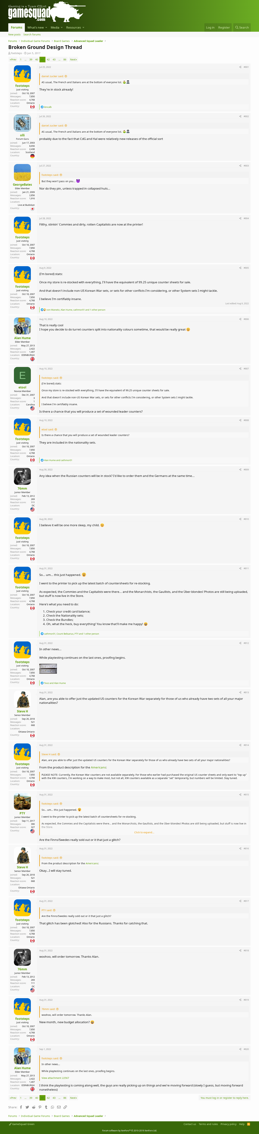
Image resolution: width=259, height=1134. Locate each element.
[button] (46, 27)
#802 (246, 116)
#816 (246, 848)
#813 (246, 692)
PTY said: (47, 910)
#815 (246, 794)
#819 (246, 999)
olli (22, 135)
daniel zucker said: (53, 76)
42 (48, 59)
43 (54, 59)
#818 (246, 950)
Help (242, 1124)
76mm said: (48, 1009)
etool (22, 387)
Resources (73, 27)
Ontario (31, 102)
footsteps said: (50, 175)
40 (36, 59)
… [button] (25, 59)
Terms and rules (208, 1124)
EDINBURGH (28, 355)
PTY (22, 813)
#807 (246, 368)
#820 (246, 1049)
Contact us (190, 1124)
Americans (98, 767)
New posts (14, 34)
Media (55, 27)
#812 (246, 643)
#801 (246, 67)
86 (64, 59)
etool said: (48, 429)
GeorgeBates (22, 185)
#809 (246, 469)
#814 (246, 745)
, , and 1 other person (76, 309)
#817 (246, 901)
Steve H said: (49, 754)
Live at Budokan (26, 204)
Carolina (30, 404)
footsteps (16, 53)
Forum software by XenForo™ (129, 1130)
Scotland (30, 152)
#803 (246, 165)
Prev (13, 59)
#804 (246, 218)
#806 (246, 319)
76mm (22, 488)
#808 (246, 420)
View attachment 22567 (55, 1078)
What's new (35, 27)
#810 (246, 519)
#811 (246, 568)
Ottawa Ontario (26, 731)
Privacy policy (228, 1124)
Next (73, 59)
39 (30, 59)
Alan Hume (22, 338)
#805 (246, 267)
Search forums (32, 34)
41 (42, 59)
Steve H (22, 711)
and (58, 460)
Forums (16, 27)
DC (33, 505)
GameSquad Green (23, 1124)
